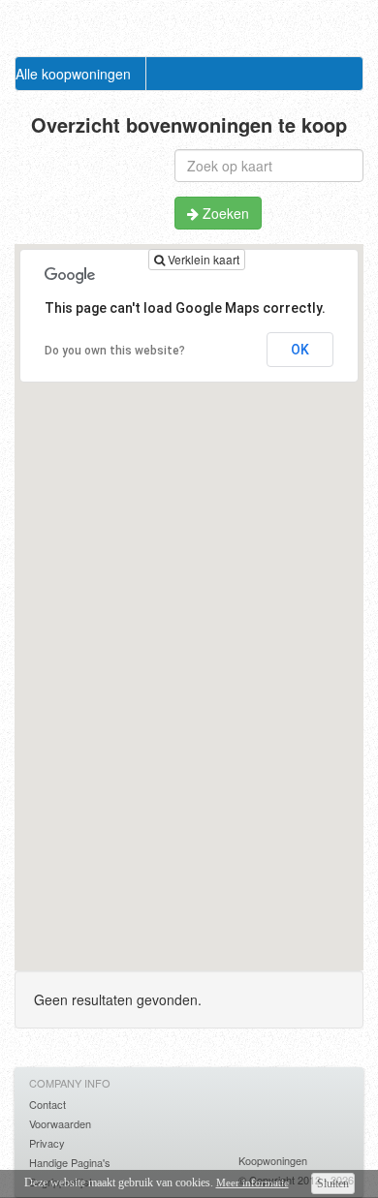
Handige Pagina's (69, 1162)
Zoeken (224, 213)
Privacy (47, 1143)
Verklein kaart (202, 259)
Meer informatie (252, 1182)
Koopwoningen (272, 1160)
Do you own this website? (115, 350)
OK (300, 349)
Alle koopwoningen (73, 73)
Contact (47, 1104)
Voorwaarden (60, 1123)
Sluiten (333, 1183)
